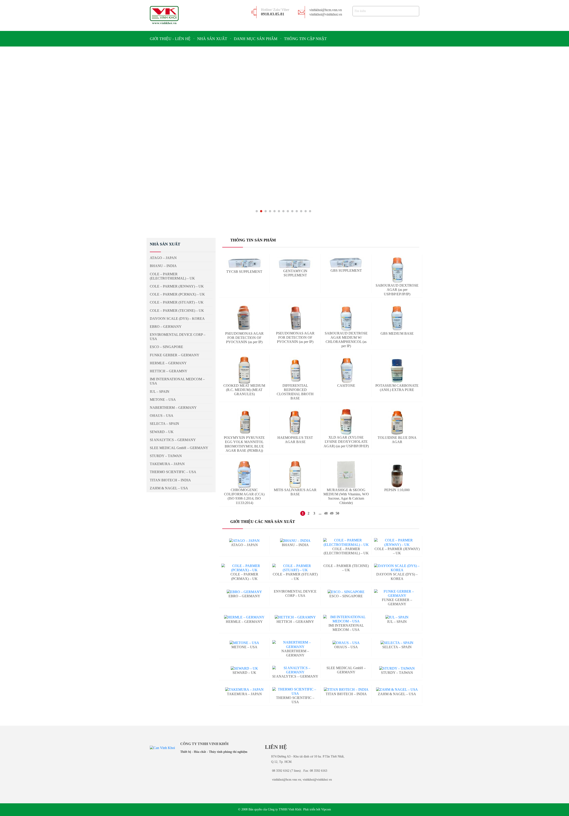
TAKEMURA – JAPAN (244, 694)
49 (331, 513)
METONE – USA (244, 647)
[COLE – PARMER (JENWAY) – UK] (397, 542)
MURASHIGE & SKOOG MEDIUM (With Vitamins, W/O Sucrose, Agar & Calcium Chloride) (346, 496)
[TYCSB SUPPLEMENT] (244, 263)
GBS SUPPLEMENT (346, 270)
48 (326, 513)
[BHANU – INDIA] (295, 540)
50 (337, 513)
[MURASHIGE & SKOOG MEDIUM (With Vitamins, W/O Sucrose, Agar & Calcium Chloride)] (346, 474)
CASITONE (346, 385)
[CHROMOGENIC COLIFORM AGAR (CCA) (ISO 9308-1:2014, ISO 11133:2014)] (244, 474)
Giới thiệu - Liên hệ (170, 38)
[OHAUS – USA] (346, 642)
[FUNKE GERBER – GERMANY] (397, 593)
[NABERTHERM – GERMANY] (295, 644)
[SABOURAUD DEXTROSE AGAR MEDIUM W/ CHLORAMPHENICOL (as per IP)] (346, 318)
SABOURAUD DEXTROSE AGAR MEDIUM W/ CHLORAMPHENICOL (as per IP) (346, 339)
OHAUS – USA (346, 647)
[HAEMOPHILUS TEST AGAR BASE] (295, 422)
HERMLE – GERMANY (244, 622)
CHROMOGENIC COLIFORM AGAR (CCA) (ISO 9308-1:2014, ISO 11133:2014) (244, 496)
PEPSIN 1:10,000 (397, 490)
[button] (257, 211)
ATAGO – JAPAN (244, 545)
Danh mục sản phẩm (255, 38)
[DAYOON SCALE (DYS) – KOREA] (397, 568)
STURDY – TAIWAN (397, 672)
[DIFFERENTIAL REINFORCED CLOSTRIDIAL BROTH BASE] (295, 370)
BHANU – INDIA (295, 545)
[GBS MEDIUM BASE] (397, 318)
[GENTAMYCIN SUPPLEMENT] (295, 263)
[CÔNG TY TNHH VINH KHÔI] (164, 15)
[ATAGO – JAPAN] (244, 540)
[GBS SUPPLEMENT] (346, 262)
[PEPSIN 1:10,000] (397, 474)
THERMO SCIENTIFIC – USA (295, 700)
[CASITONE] (346, 370)
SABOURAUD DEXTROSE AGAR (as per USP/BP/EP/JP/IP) (397, 289)
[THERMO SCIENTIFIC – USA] (295, 691)
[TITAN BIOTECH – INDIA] (346, 689)
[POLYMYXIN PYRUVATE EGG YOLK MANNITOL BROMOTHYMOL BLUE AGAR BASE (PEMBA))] (244, 422)
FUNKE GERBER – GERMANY (397, 602)
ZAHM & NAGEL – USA (169, 488)
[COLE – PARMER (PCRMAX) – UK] (244, 568)
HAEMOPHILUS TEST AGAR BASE (295, 440)
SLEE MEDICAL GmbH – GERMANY (346, 670)
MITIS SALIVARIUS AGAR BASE (295, 492)
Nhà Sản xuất (212, 38)
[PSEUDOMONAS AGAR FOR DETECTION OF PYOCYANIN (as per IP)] (244, 318)
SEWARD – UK (244, 672)
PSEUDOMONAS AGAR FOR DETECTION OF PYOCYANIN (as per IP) (244, 338)
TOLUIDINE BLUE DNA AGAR (397, 440)
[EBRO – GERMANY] (244, 591)
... (320, 513)
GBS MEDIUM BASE (397, 333)
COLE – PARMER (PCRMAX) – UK (177, 294)
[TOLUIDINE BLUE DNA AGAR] (397, 422)
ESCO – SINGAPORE (346, 596)
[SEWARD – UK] (244, 668)
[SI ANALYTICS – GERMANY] (295, 670)
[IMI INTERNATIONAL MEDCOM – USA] (346, 619)
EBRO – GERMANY (244, 596)
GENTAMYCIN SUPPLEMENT (295, 273)
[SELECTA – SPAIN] (397, 642)
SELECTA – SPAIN (397, 647)
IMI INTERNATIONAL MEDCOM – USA (177, 381)
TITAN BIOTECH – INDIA (346, 694)
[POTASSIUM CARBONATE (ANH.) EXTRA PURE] (397, 370)
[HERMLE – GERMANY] (244, 617)
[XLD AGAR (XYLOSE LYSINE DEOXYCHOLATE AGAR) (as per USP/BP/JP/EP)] (346, 422)
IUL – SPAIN (159, 391)
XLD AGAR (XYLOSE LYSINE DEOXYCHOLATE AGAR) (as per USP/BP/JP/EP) (346, 441)
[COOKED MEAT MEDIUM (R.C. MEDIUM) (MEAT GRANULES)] (244, 370)
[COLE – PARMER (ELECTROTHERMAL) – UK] (346, 542)
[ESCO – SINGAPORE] (346, 591)
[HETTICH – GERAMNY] (295, 617)
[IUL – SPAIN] (397, 617)
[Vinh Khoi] (162, 747)
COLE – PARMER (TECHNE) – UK (177, 310)
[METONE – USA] (244, 642)
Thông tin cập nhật (305, 38)
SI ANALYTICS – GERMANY (173, 440)
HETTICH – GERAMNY (168, 371)
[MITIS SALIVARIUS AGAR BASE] (295, 474)
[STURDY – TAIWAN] (397, 668)
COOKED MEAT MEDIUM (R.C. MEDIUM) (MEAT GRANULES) (244, 390)
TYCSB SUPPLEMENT (244, 271)
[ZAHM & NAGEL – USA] (397, 689)
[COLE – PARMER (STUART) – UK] (295, 568)
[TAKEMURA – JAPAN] (244, 689)
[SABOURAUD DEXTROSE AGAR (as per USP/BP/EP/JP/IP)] (397, 270)
